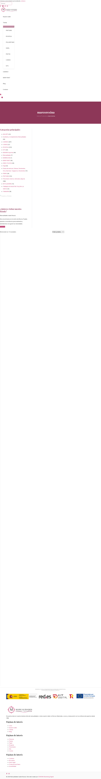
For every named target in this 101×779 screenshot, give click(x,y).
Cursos (11, 751)
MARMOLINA (6, 158)
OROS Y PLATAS (7, 163)
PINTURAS (6, 176)
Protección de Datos (14, 764)
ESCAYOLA (6, 147)
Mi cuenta (12, 760)
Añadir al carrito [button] (14, 275)
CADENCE (5, 142)
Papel (4, 166)
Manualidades (7, 155)
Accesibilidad (12, 766)
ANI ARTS (5, 134)
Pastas (11, 741)
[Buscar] (11, 3)
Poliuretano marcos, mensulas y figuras (14, 179)
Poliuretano (12, 747)
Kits (10, 749)
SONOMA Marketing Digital (46, 777)
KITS (4, 150)
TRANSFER (6, 191)
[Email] (3, 6)
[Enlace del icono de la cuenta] (0, 95)
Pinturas (11, 739)
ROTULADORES (7, 184)
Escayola (11, 745)
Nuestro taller (13, 728)
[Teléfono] (0, 6)
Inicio (10, 726)
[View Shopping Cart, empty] (1, 98)
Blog (10, 731)
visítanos (23, 1)
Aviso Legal (12, 762)
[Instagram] (7, 6)
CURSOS (5, 144)
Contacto (11, 758)
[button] (7, 23)
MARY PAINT (6, 160)
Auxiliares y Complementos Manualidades (14, 137)
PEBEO (5, 173)
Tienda (11, 729)
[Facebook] (5, 6)
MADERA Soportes (8, 152)
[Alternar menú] (8, 26)
